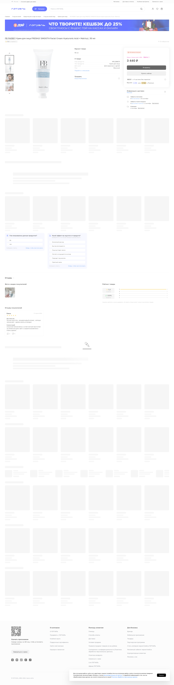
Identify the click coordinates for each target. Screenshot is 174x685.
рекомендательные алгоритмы (113, 675)
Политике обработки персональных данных (124, 677)
